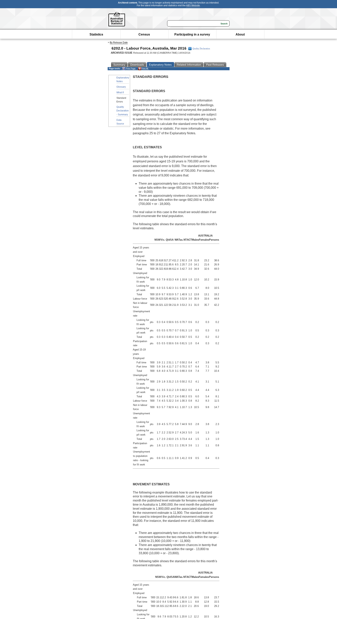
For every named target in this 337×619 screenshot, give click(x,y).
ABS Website (193, 5)
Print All (144, 68)
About (240, 34)
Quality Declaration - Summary (122, 111)
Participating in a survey (192, 34)
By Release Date (119, 42)
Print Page (130, 68)
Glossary (121, 86)
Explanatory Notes (122, 79)
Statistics (96, 34)
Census (144, 34)
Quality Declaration (201, 48)
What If (120, 92)
